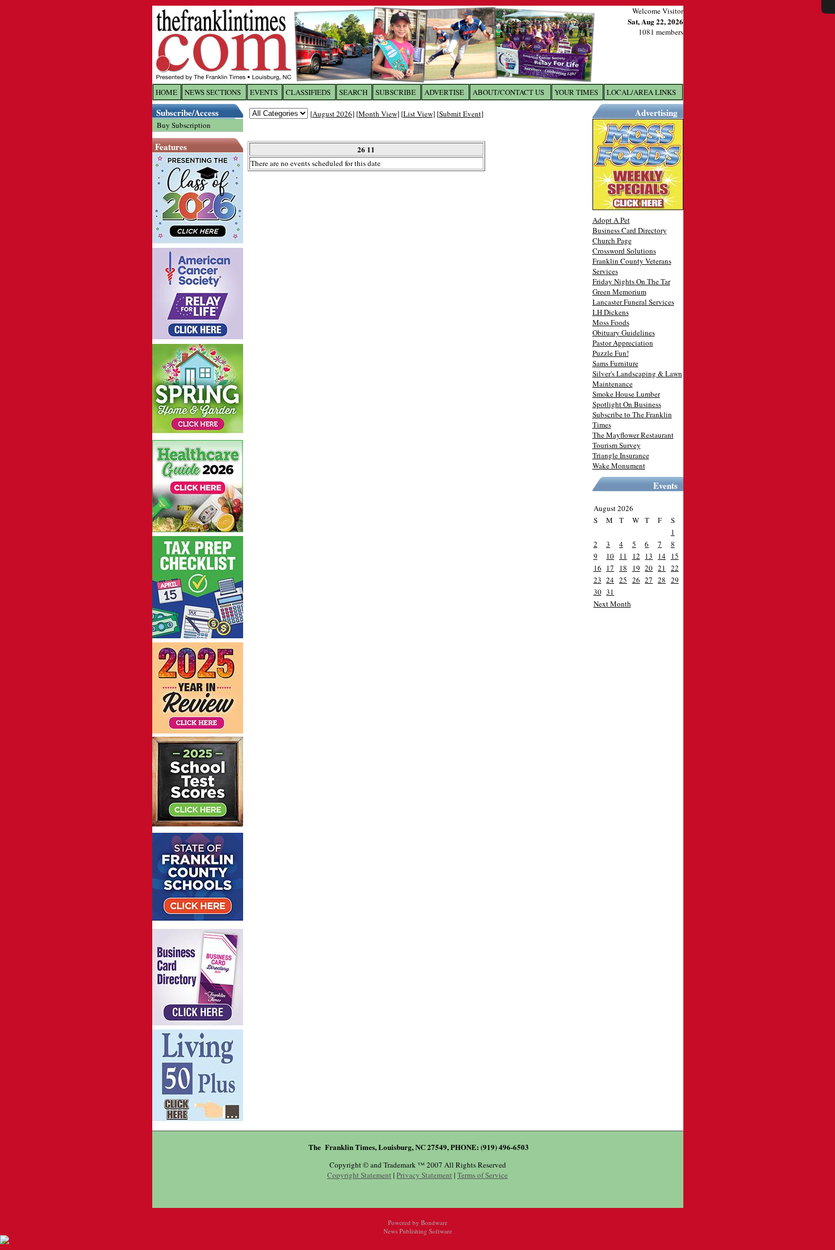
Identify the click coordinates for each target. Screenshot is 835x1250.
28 (662, 580)
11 (623, 556)
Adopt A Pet (611, 220)
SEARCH (353, 92)
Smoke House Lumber (626, 394)
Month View (377, 114)
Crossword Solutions (624, 251)
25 (623, 580)
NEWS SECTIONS (213, 92)
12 (636, 556)
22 (675, 568)
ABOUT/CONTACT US (508, 92)
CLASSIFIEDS (308, 92)
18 (623, 568)
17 (610, 568)
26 (636, 580)
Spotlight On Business (626, 404)
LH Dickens (610, 312)
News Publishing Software (417, 1231)
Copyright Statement (359, 1175)
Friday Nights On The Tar (631, 281)
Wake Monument (618, 465)
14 (662, 556)
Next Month (612, 604)
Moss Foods (610, 322)
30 (598, 592)
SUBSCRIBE (395, 92)
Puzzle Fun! (610, 353)
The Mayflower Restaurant (633, 435)
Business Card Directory (629, 230)
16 (598, 568)
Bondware (434, 1222)
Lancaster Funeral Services (633, 302)
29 (675, 580)
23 (598, 580)
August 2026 (332, 114)
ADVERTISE (444, 92)
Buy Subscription (184, 125)
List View (418, 114)
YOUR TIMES (576, 92)
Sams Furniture (615, 363)
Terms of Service (482, 1175)
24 (610, 580)
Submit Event (460, 114)
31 (610, 592)
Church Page (612, 240)
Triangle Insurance (620, 455)
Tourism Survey (616, 445)
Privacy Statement (424, 1175)
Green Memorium (619, 291)
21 (662, 568)
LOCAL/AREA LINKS (641, 92)
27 (649, 580)
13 (649, 556)
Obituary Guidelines (623, 332)
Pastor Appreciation (622, 343)
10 (610, 556)
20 (649, 568)
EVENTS (264, 92)
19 (636, 568)
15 (675, 556)
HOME (166, 92)
